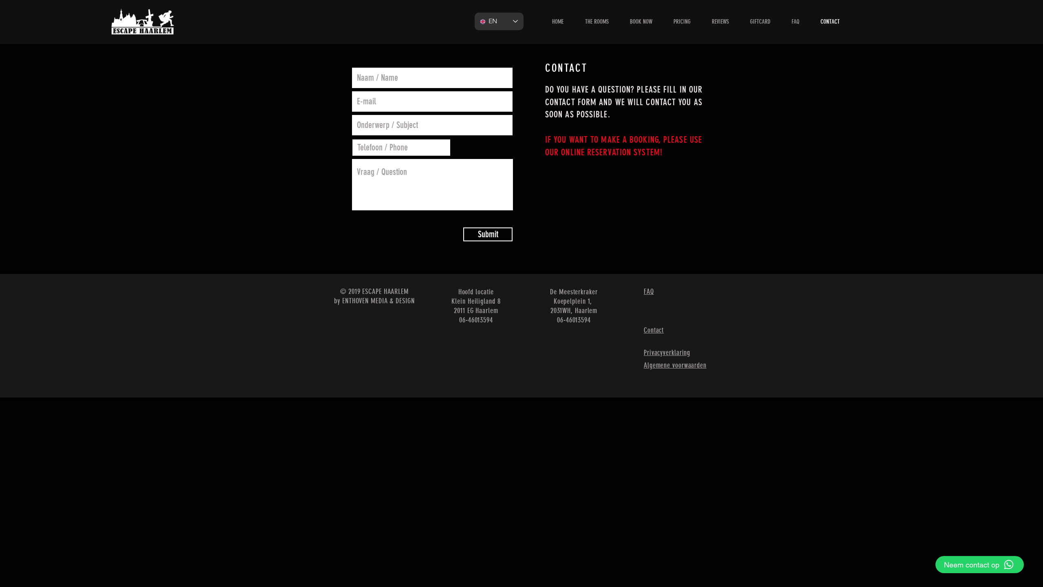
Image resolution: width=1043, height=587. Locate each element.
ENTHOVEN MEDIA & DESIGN (378, 300)
